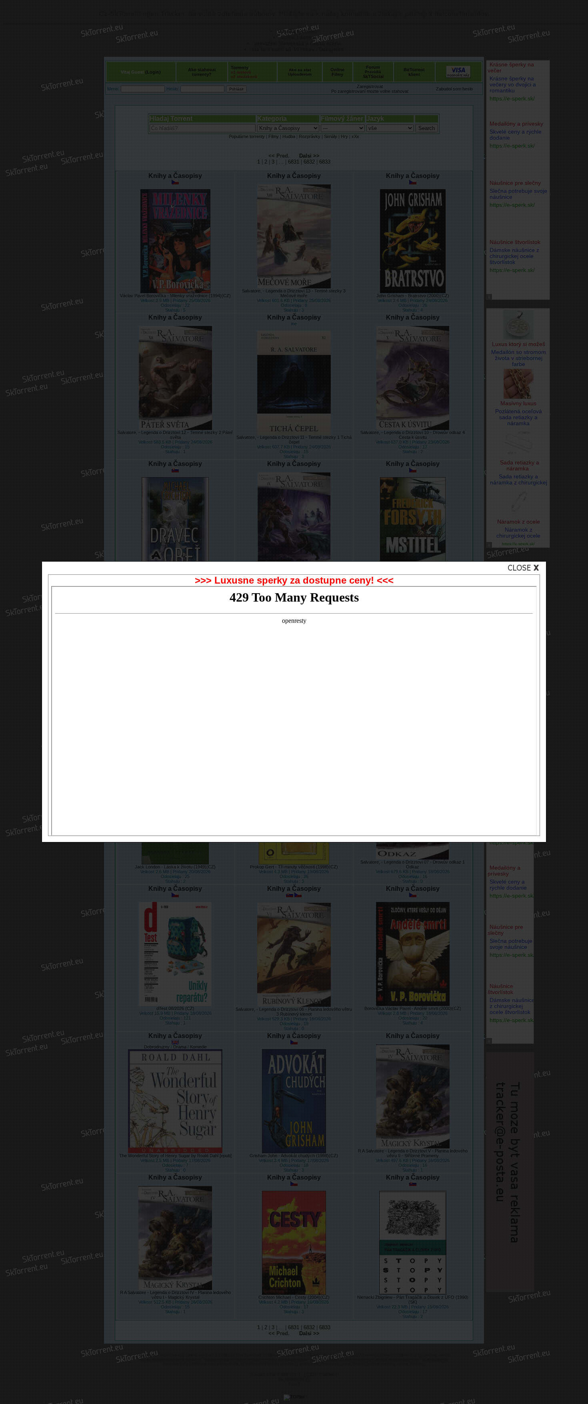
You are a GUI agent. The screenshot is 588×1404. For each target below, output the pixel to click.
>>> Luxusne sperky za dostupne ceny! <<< (294, 580)
